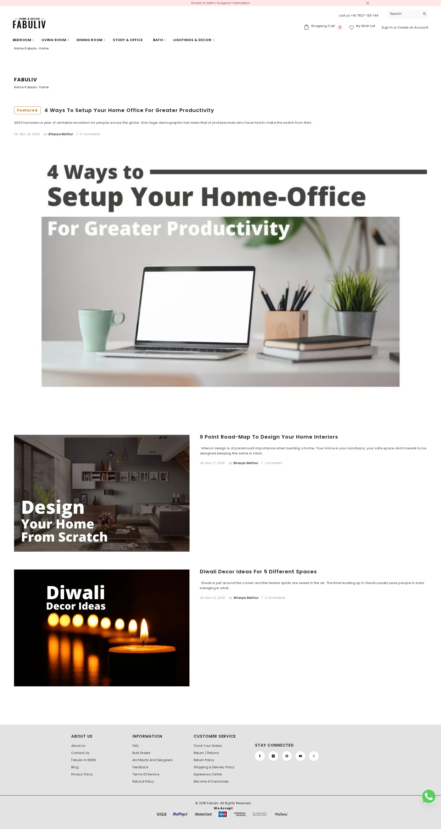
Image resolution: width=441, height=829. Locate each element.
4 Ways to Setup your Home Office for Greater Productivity (115, 110)
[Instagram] (273, 756)
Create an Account (413, 27)
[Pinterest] (287, 756)
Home (18, 48)
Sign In (388, 27)
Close (367, 3)
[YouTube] (300, 756)
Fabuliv (31, 48)
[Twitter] (314, 756)
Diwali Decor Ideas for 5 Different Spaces (258, 571)
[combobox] (403, 14)
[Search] (407, 14)
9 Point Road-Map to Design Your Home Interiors (269, 437)
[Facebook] (260, 756)
